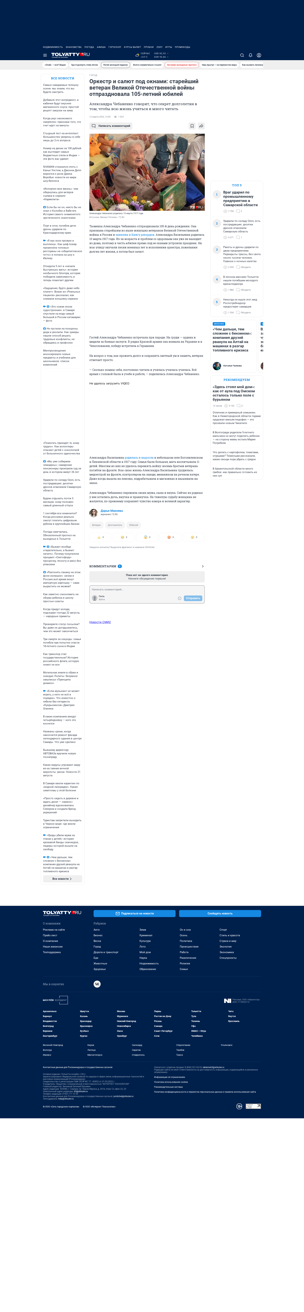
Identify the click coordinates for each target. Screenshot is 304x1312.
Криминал (146, 935)
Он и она (185, 929)
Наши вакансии (53, 946)
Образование (148, 969)
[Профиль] (259, 55)
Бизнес (98, 935)
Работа (184, 952)
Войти (102, 599)
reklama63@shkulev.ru (213, 1067)
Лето (143, 946)
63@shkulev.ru (81, 1091)
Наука (143, 957)
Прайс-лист (50, 935)
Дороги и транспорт (106, 952)
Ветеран (96, 525)
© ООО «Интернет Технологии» (99, 1106)
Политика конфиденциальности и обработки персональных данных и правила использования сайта (205, 1092)
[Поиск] (242, 55)
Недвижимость (53, 47)
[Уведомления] (250, 55)
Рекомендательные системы (168, 1087)
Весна (97, 941)
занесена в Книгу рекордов (135, 234)
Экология (226, 946)
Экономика (227, 952)
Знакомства (74, 47)
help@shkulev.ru (66, 1099)
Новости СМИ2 (100, 622)
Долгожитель (115, 525)
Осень (183, 935)
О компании (50, 941)
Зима (143, 929)
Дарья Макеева (112, 510)
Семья (184, 969)
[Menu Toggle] (45, 55)
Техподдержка (52, 952)
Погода (89, 47)
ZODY (160, 47)
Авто (97, 929)
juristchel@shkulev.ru (123, 1096)
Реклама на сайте (54, 929)
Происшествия (189, 946)
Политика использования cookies (171, 1082)
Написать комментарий (114, 126)
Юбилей (133, 525)
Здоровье (100, 969)
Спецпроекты (228, 957)
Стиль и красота (230, 935)
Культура (145, 941)
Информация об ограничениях (169, 1077)
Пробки (149, 47)
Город (97, 946)
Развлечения (188, 957)
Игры (168, 47)
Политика (186, 941)
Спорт (223, 929)
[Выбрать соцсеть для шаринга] (201, 125)
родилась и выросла (139, 457)
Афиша (101, 47)
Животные (100, 963)
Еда (96, 957)
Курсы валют (132, 47)
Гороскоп (115, 47)
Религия (185, 963)
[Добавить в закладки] (192, 125)
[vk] (97, 984)
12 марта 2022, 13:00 (99, 117)
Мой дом (145, 952)
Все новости (62, 78)
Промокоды (182, 47)
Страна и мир (228, 941)
